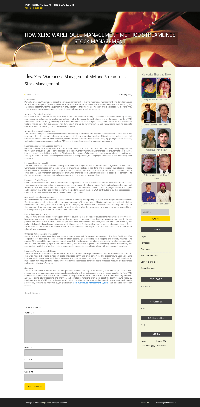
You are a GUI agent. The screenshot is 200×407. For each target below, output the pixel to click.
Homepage (145, 243)
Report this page (32, 293)
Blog (130, 94)
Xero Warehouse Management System (90, 283)
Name (28, 347)
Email (28, 360)
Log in (143, 237)
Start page (145, 249)
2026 (143, 308)
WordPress (161, 345)
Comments (148, 345)
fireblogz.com (45, 403)
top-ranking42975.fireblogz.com (49, 4)
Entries (161, 341)
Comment (29, 313)
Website (28, 372)
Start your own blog (149, 255)
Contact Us (144, 403)
